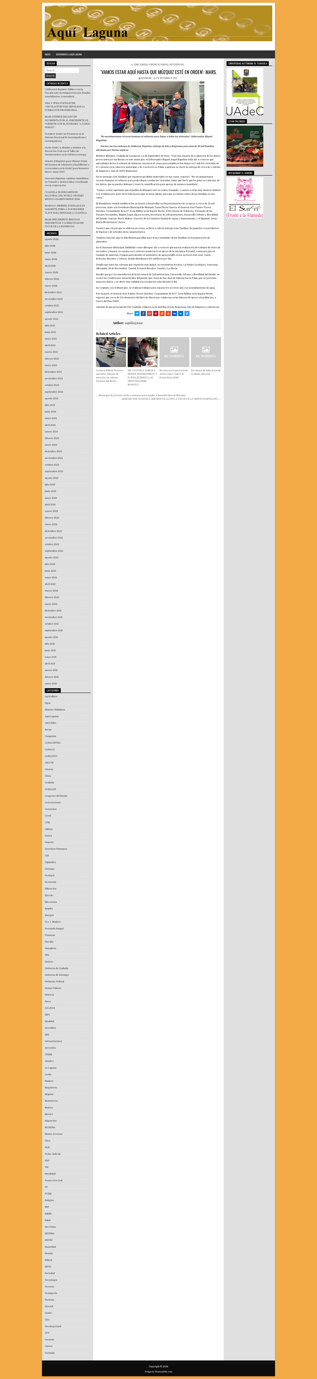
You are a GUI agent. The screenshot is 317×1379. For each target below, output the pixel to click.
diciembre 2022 (53, 531)
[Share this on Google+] (149, 313)
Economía (50, 882)
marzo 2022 (51, 590)
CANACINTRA (53, 743)
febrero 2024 (52, 438)
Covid (48, 815)
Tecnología (51, 1280)
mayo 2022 (51, 577)
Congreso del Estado (56, 796)
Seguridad (50, 1247)
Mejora (49, 1107)
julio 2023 (50, 484)
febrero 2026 (52, 279)
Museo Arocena (53, 1134)
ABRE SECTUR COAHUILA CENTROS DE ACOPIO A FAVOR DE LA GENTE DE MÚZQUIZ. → (171, 399)
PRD (47, 1160)
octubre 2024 (52, 385)
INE (47, 1034)
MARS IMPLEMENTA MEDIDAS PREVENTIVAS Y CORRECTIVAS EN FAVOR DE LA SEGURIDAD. (64, 223)
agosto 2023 (51, 478)
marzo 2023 (51, 511)
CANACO (50, 749)
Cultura (48, 829)
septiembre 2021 (54, 630)
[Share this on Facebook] (143, 313)
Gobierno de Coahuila (158, 64)
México (49, 1114)
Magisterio (51, 1087)
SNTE (48, 1266)
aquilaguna (146, 78)
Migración (51, 1121)
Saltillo (48, 1213)
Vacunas (49, 1339)
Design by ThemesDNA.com (158, 1372)
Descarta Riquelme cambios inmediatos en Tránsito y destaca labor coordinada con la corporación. (67, 182)
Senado (49, 1253)
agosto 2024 (51, 398)
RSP (47, 1207)
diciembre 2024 (53, 372)
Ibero (48, 1001)
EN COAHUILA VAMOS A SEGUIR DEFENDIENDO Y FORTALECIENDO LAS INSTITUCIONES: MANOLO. (142, 377)
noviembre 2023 (54, 458)
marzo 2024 (51, 431)
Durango (50, 869)
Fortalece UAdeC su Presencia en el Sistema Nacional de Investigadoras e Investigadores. (66, 137)
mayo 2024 (51, 418)
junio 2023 (50, 491)
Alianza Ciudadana (55, 709)
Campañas (50, 736)
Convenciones (53, 802)
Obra (47, 1141)
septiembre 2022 (54, 551)
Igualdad (49, 1021)
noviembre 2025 (54, 299)
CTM (47, 822)
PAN (47, 1147)
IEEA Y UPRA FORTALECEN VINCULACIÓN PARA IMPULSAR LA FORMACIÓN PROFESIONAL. (65, 106)
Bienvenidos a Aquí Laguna (69, 54)
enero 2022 (51, 604)
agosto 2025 (51, 319)
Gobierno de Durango (57, 975)
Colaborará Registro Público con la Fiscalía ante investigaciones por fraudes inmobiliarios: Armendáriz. (67, 93)
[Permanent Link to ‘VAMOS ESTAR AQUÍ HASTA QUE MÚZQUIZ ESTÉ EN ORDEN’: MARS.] (158, 107)
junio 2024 (50, 411)
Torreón (49, 1286)
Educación (50, 888)
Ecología (49, 875)
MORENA (50, 1127)
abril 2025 (50, 345)
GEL (47, 955)
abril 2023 (50, 504)
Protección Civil (177, 64)
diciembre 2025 (53, 292)
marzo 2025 (51, 352)
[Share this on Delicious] (187, 313)
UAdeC (48, 1313)
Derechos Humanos (56, 849)
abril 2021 (50, 663)
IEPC (47, 1014)
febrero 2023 (52, 518)
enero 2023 (51, 524)
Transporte (51, 1293)
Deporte (49, 842)
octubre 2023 (52, 465)
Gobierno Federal (54, 981)
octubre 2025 (52, 305)
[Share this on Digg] (174, 313)
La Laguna (50, 1068)
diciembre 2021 (53, 610)
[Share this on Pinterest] (155, 313)
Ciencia (49, 769)
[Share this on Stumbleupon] (168, 313)
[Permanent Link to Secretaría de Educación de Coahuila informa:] (206, 352)
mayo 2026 (51, 259)
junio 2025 (50, 332)
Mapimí (49, 1094)
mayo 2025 (51, 339)
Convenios (51, 809)
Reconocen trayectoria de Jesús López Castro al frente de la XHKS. (173, 374)
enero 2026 (51, 286)
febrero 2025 (52, 358)
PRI (47, 1167)
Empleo (49, 908)
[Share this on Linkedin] (180, 313)
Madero (49, 1081)
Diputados (50, 862)
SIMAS (48, 1260)
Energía (49, 915)
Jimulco (49, 1061)
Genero (49, 961)
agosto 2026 (52, 239)
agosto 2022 (51, 557)
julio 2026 (50, 246)
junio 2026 (50, 252)
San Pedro (50, 1227)
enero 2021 (51, 683)
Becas (48, 729)
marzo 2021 (51, 670)
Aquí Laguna (52, 716)
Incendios (50, 1028)
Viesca (48, 1346)
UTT (47, 1333)
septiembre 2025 (54, 312)
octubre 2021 (52, 624)
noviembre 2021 (53, 617)
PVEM (48, 1193)
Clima (136, 64)
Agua (47, 703)
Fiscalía (49, 942)
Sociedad (50, 1273)
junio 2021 (50, 650)
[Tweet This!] (137, 313)
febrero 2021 (52, 677)
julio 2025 (50, 325)
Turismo (49, 1300)
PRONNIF (50, 1174)
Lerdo (48, 1074)
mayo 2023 (51, 498)
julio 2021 (50, 644)
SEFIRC (49, 1240)
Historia (49, 994)
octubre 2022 (52, 544)
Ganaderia (50, 948)
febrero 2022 (52, 597)
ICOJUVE (50, 1008)
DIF (47, 855)
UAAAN (49, 1306)
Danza (48, 835)
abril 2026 (50, 266)
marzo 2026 (51, 272)
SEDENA (49, 1233)
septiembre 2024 (54, 392)
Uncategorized (53, 1326)
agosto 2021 (51, 637)
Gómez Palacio (53, 988)
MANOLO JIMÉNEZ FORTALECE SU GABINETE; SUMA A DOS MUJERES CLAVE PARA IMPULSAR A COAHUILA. (66, 209)
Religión (49, 1200)
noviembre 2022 (54, 538)
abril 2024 (50, 425)
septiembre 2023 (54, 471)
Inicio (47, 54)
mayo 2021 (51, 657)
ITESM (48, 1054)
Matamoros (51, 1101)
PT (46, 1187)
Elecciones (51, 902)
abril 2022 (50, 584)
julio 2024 (50, 405)
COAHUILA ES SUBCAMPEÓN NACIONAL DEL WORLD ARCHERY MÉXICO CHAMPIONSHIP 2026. (64, 195)
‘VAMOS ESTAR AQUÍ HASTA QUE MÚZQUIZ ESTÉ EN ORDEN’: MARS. (159, 71)
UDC (47, 1320)
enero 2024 (51, 445)
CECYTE (49, 763)
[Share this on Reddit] (162, 313)
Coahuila (144, 64)
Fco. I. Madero (53, 922)
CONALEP (50, 789)
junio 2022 (50, 571)
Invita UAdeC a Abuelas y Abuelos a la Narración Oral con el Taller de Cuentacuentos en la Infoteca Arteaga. (66, 151)
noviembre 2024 (54, 378)
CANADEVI (51, 756)
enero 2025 (51, 365)
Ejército (49, 895)
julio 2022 (50, 564)
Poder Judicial (52, 1154)
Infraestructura (53, 1041)
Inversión (50, 1048)
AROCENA (50, 723)
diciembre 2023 (53, 451)
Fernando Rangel (54, 928)
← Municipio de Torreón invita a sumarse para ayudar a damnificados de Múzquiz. (141, 395)
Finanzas (50, 935)
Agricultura (51, 696)
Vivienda (49, 1353)
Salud (47, 1220)
